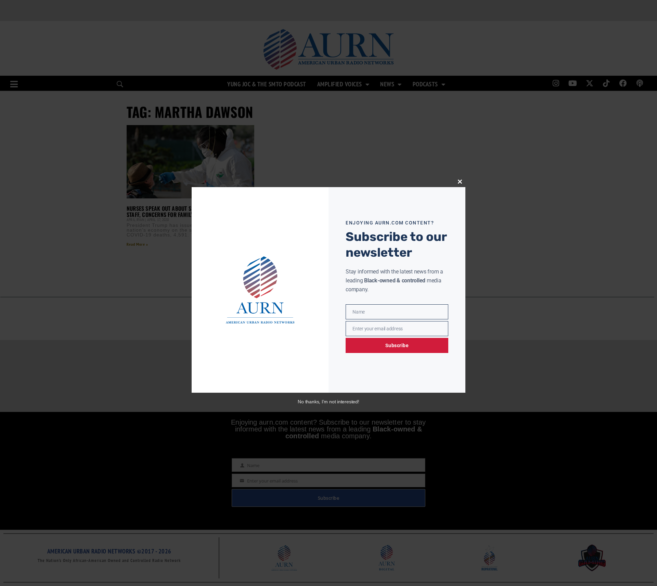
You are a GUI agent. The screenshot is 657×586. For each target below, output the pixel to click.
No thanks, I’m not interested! (328, 401)
